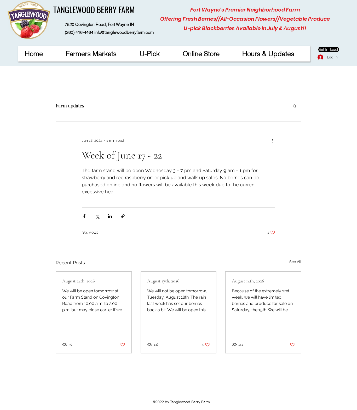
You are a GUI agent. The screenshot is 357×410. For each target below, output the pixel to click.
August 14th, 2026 (248, 281)
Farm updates (70, 105)
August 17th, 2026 (163, 281)
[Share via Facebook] (84, 216)
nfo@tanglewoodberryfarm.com (124, 32)
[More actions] (272, 141)
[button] (294, 106)
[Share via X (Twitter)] (97, 216)
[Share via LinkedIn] (109, 216)
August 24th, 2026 (78, 281)
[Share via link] (122, 216)
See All (295, 262)
